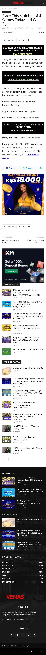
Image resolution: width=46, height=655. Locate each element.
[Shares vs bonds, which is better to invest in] (6, 371)
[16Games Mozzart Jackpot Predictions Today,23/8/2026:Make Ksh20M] (6, 292)
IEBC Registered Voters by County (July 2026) (27, 449)
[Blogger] (12, 635)
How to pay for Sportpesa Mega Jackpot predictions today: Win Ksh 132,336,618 (28, 316)
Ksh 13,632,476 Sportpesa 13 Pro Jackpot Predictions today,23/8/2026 (27, 304)
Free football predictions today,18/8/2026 (24, 438)
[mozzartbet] (23, 77)
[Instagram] (28, 635)
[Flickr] (23, 635)
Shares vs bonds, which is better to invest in (28, 369)
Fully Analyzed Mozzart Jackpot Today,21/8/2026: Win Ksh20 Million (27, 340)
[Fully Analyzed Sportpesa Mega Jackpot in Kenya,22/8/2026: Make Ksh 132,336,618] (6, 392)
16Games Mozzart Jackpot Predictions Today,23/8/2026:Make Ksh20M (29, 480)
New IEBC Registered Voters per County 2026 (27, 427)
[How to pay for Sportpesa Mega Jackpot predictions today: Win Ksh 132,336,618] (6, 316)
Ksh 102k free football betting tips (28, 349)
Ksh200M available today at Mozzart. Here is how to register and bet (27, 328)
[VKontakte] (34, 635)
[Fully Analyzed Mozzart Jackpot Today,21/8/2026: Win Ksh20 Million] (6, 339)
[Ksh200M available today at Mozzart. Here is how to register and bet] (6, 327)
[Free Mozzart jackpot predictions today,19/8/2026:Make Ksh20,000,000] (6, 416)
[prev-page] (3, 459)
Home (4, 8)
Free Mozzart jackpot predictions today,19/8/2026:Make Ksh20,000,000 (27, 416)
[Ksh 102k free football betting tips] (6, 351)
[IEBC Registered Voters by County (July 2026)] (6, 450)
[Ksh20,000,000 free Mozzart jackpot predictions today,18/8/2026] (6, 404)
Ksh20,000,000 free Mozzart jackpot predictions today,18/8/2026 (25, 405)
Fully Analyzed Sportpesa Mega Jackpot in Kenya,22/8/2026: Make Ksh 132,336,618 (28, 393)
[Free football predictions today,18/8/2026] (6, 439)
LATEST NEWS (12, 8)
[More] (28, 40)
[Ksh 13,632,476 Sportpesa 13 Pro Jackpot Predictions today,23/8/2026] (6, 304)
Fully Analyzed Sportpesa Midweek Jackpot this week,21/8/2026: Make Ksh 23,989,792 (28, 381)
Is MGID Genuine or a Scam (10, 241)
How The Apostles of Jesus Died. (35, 241)
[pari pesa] (23, 194)
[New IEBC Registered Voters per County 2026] (6, 428)
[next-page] (7, 459)
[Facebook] (17, 635)
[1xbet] (23, 50)
